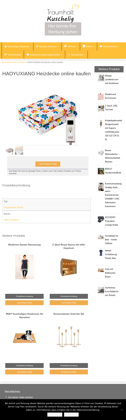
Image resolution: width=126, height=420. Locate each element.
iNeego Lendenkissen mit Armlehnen (112, 79)
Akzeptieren (55, 414)
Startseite (6, 62)
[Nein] (122, 409)
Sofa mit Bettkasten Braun (110, 273)
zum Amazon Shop (24, 372)
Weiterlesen (71, 414)
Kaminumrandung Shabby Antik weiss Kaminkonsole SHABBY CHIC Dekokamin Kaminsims (113, 195)
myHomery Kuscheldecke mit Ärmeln (111, 291)
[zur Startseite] (63, 13)
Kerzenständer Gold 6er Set (68, 314)
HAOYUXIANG (18, 62)
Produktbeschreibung (24, 366)
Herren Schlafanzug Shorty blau (111, 254)
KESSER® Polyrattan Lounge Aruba (111, 221)
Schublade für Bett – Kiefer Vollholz (111, 240)
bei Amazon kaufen (68, 372)
